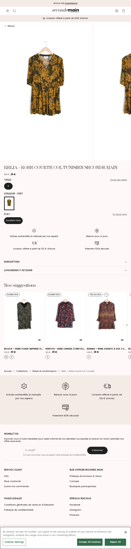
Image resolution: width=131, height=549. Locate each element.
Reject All (115, 542)
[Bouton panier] (123, 11)
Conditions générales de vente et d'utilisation (29, 505)
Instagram (75, 510)
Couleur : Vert (13, 193)
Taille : (8, 180)
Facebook (75, 505)
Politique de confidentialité (18, 510)
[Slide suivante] (126, 325)
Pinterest (74, 515)
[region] (65, 538)
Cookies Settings (14, 542)
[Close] (125, 532)
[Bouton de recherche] (14, 11)
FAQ (6, 476)
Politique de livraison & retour (86, 476)
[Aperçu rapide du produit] (39, 340)
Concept (74, 481)
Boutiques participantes (83, 486)
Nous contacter (12, 481)
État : (7, 214)
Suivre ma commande (16, 486)
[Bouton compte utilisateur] (116, 11)
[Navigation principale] (7, 11)
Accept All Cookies (90, 542)
